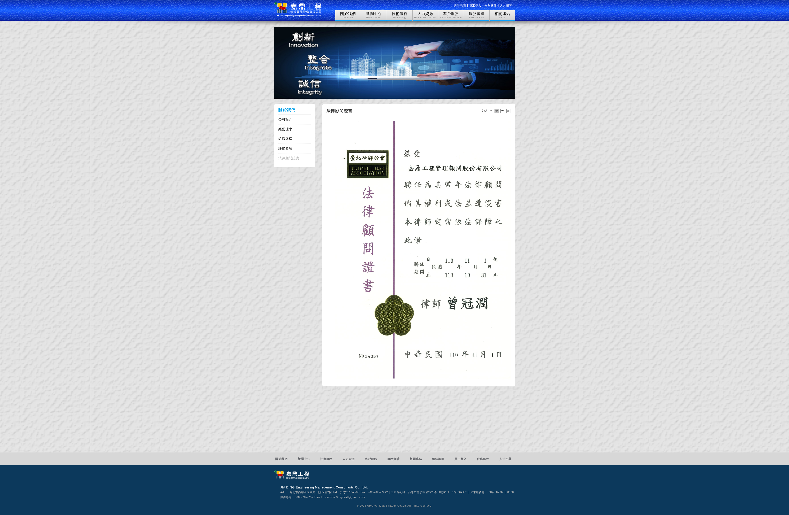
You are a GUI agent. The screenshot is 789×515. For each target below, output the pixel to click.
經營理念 (285, 129)
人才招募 (506, 5)
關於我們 (281, 458)
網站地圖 (460, 5)
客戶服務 (371, 458)
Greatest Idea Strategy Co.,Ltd (387, 505)
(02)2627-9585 (349, 492)
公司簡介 (285, 119)
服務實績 (393, 458)
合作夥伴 (490, 5)
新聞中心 (304, 458)
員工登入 (475, 5)
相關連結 (416, 458)
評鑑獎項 (285, 148)
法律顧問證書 (288, 158)
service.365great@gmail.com (345, 497)
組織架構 (285, 138)
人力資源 (349, 458)
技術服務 (326, 458)
